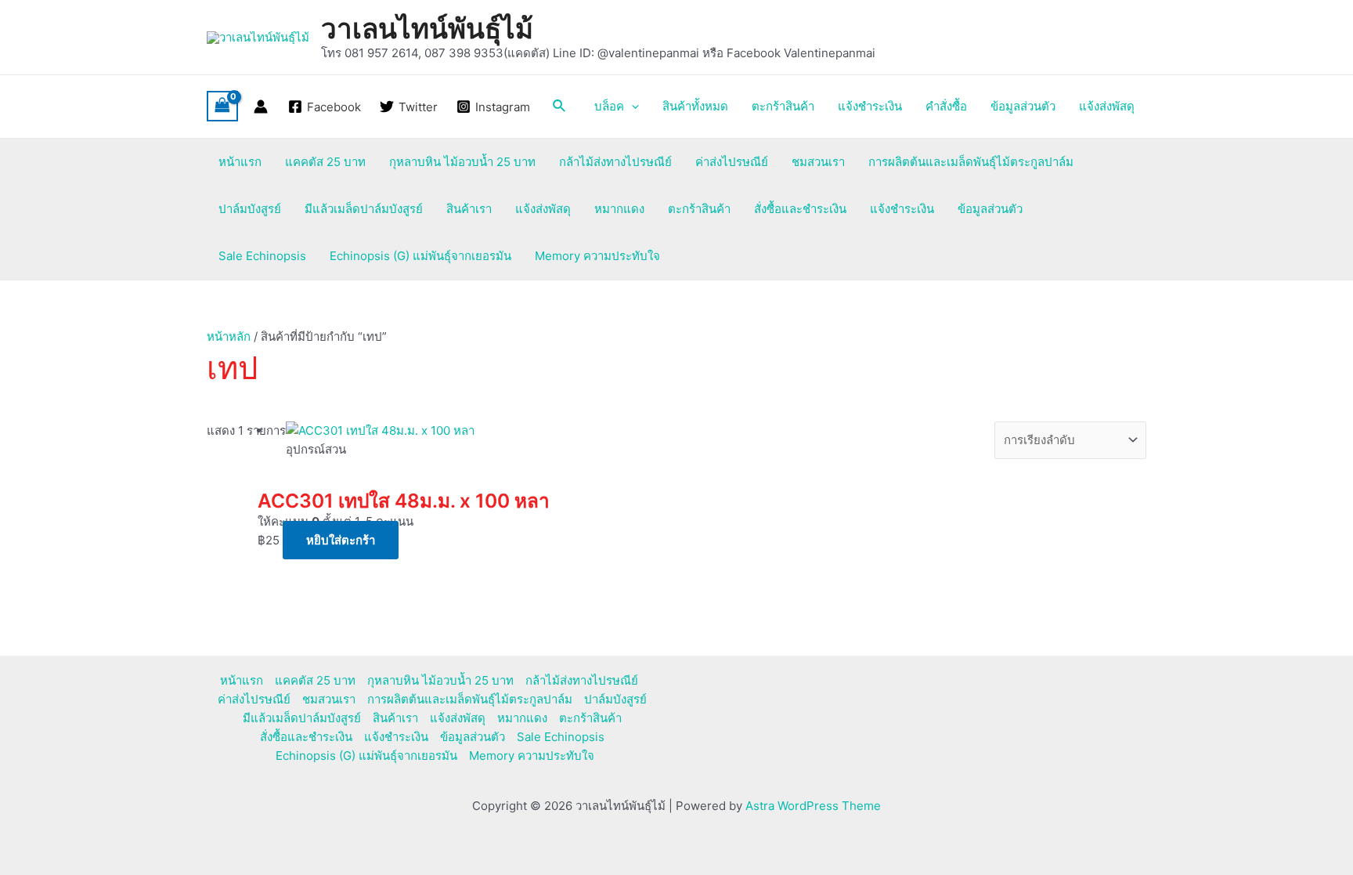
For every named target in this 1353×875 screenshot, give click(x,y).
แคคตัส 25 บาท (325, 161)
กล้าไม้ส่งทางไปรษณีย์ (615, 161)
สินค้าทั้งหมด (695, 106)
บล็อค (609, 106)
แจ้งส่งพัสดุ (1107, 106)
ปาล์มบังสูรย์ (249, 208)
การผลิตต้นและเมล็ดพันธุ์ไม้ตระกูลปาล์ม (970, 161)
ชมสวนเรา (818, 161)
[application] (631, 106)
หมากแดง (619, 208)
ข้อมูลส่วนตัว (1022, 106)
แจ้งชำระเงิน (870, 106)
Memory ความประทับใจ (597, 255)
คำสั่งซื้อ (946, 106)
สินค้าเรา (469, 208)
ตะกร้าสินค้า (783, 106)
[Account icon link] (261, 106)
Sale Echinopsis (262, 255)
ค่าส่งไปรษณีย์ (731, 161)
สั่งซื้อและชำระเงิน (800, 208)
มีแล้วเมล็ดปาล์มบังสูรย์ (364, 208)
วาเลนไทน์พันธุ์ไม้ (427, 28)
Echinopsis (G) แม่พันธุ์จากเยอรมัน (420, 255)
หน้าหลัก (229, 336)
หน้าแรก (240, 161)
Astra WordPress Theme (813, 805)
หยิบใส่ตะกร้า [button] (340, 540)
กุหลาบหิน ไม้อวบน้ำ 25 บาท (462, 161)
